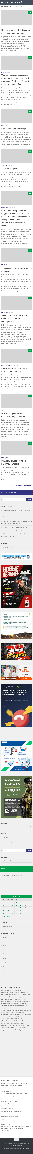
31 (20, 913)
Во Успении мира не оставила (12, 517)
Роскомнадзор (7, 842)
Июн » (8, 916)
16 (16, 908)
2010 (4, 970)
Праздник (4, 208)
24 (20, 911)
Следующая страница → (22, 485)
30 (16, 913)
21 (8, 911)
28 (8, 913)
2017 (4, 941)
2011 (4, 966)
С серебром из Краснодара (13, 129)
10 (20, 905)
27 (3, 913)
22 (12, 911)
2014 (4, 954)
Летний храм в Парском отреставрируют (14, 875)
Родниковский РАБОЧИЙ (11, 2)
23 (16, 911)
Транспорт (5, 27)
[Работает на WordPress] (12, 1148)
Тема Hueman (25, 1148)
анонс (3, 72)
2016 (4, 945)
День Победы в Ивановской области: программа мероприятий (14, 318)
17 (20, 908)
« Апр (3, 916)
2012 (4, 962)
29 (12, 913)
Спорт (3, 126)
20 (3, 911)
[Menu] (30, 2)
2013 (4, 958)
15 (12, 908)
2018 (4, 937)
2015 (4, 949)
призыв (4, 265)
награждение (6, 365)
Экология (4, 410)
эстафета (4, 165)
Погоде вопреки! (11, 168)
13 (3, 908)
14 (8, 908)
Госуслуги (6, 837)
